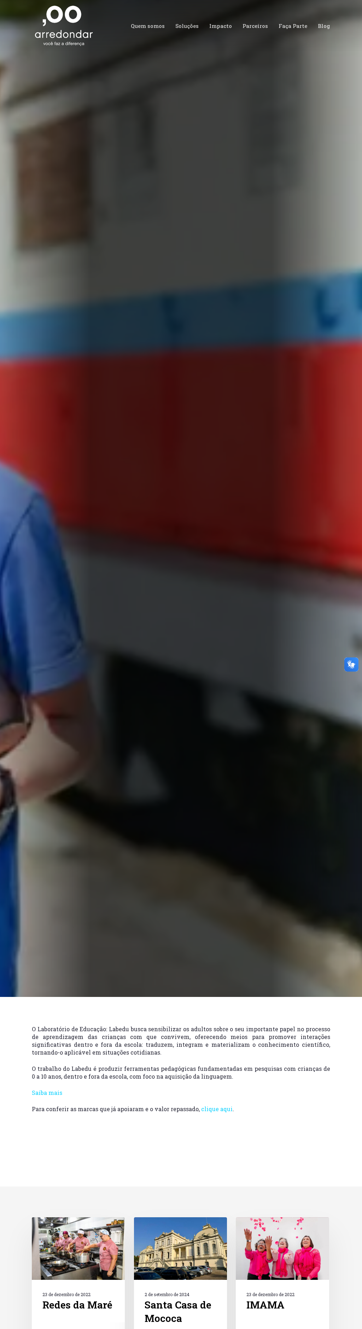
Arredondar (57, 620)
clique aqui (217, 1109)
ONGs (225, 620)
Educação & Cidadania (184, 620)
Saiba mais (47, 1092)
